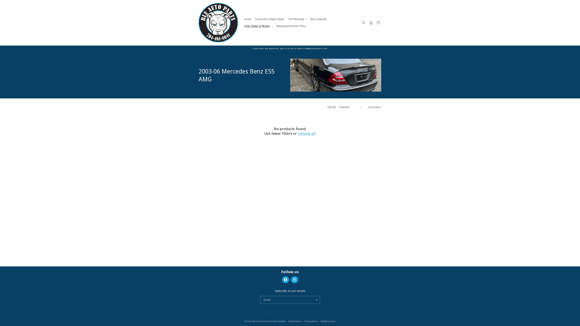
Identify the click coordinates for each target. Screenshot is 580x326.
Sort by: (332, 107)
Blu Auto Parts (259, 321)
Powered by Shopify (276, 321)
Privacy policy (311, 321)
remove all (307, 133)
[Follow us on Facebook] (285, 279)
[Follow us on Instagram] (294, 279)
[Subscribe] (316, 300)
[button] (297, 19)
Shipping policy (328, 321)
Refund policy (295, 321)
